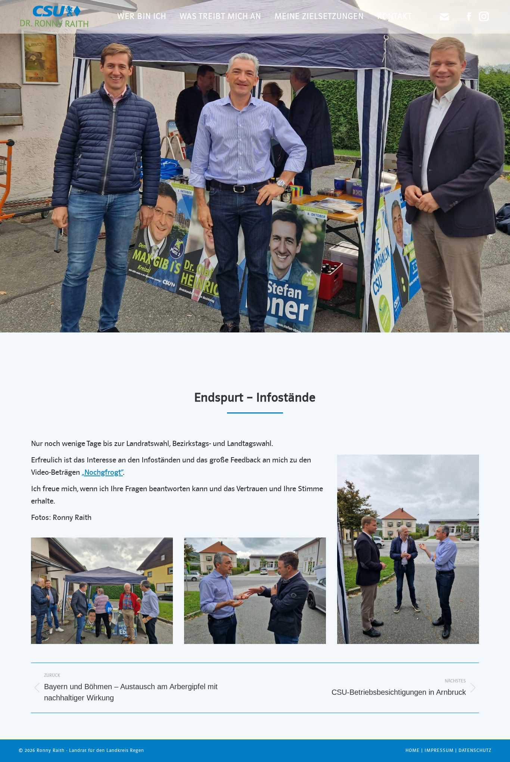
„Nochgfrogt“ (102, 473)
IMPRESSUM (439, 750)
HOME (412, 750)
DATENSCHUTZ (474, 750)
